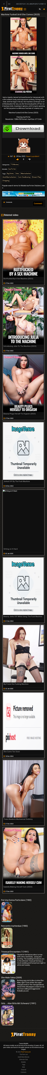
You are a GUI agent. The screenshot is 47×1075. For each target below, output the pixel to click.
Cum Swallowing (24, 177)
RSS (23, 1067)
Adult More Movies (23, 1057)
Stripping (6, 181)
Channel (23, 1070)
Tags (23, 1064)
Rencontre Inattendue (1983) (14, 926)
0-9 (9, 4)
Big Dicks (10, 173)
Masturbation (26, 173)
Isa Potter (12, 169)
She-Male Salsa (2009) (11, 977)
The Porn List (23, 1054)
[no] (29, 159)
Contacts (23, 1072)
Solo (17, 173)
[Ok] (17, 159)
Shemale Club (23, 1059)
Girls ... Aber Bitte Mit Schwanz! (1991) (18, 1003)
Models (23, 1062)
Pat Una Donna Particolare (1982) (16, 900)
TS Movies (14, 164)
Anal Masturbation (9, 177)
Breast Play (36, 177)
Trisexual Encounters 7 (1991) (15, 951)
